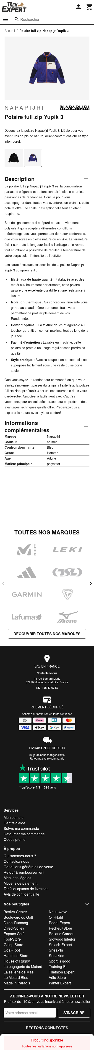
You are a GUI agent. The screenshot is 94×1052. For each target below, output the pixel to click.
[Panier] (89, 7)
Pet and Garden (61, 933)
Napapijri (25, 107)
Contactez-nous (47, 673)
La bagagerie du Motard (23, 966)
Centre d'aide (14, 823)
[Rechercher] (16, 19)
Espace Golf (14, 933)
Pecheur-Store (60, 928)
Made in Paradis (17, 983)
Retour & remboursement (24, 872)
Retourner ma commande (24, 833)
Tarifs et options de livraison (26, 888)
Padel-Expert (59, 922)
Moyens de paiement (20, 883)
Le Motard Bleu (16, 977)
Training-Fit (58, 966)
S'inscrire (74, 1012)
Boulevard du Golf (18, 917)
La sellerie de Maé (19, 972)
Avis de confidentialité (21, 894)
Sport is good (59, 961)
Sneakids (56, 955)
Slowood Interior (62, 939)
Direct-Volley (14, 928)
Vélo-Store (57, 977)
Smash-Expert (60, 944)
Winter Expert (60, 983)
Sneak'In (56, 950)
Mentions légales (17, 877)
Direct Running (16, 922)
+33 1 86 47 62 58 (47, 688)
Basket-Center (15, 911)
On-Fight (56, 917)
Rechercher (29, 19)
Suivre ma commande (21, 828)
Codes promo (15, 839)
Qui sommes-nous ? (20, 855)
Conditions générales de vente (28, 866)
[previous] (3, 583)
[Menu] (5, 19)
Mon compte (14, 817)
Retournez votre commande (47, 758)
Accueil (10, 30)
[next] (91, 583)
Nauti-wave (58, 911)
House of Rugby (17, 961)
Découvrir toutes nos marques (47, 633)
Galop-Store (13, 944)
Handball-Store (16, 955)
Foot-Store (12, 939)
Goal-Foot (12, 950)
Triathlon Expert (61, 972)
